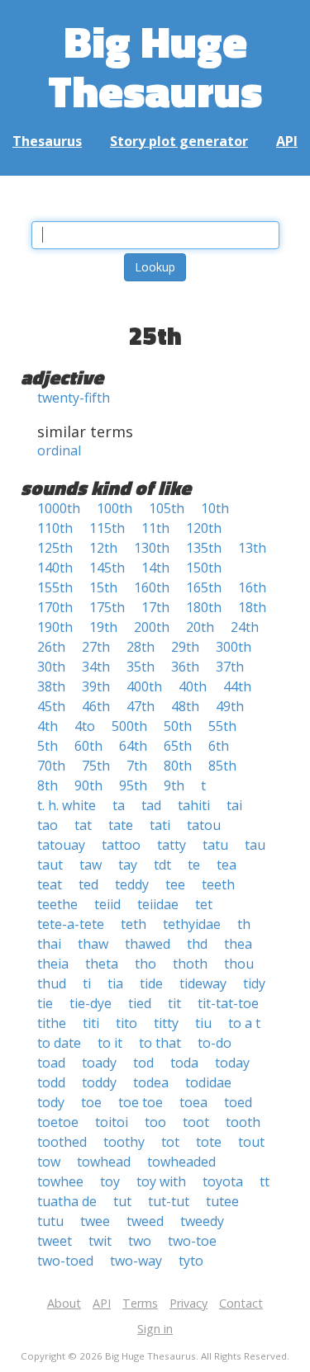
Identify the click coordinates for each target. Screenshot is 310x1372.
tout (251, 1142)
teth (133, 924)
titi (91, 1023)
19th (103, 627)
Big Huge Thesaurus (155, 66)
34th (96, 667)
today (232, 1063)
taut (50, 865)
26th (51, 647)
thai (49, 944)
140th (55, 568)
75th (96, 766)
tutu (50, 1221)
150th (204, 568)
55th (222, 726)
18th (252, 607)
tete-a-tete (70, 924)
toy (110, 1181)
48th (185, 706)
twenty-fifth (73, 398)
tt (264, 1181)
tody (50, 1102)
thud (51, 983)
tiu (203, 1023)
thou (239, 964)
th (243, 924)
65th (178, 746)
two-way (136, 1261)
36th (185, 667)
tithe (51, 1023)
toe (91, 1102)
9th (174, 785)
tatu (215, 845)
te (194, 865)
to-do (214, 1043)
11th (155, 528)
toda (184, 1063)
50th (178, 726)
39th (96, 686)
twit (100, 1241)
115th (107, 528)
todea (151, 1082)
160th (151, 587)
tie (45, 1003)
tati (160, 825)
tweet (54, 1241)
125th (55, 548)
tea (226, 865)
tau (255, 845)
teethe (57, 904)
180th (204, 607)
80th (178, 766)
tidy (254, 983)
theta (101, 964)
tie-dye (90, 1003)
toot (196, 1122)
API (287, 141)
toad (51, 1063)
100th (114, 508)
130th (151, 548)
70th (51, 766)
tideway (203, 983)
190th (55, 627)
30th (51, 667)
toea (193, 1102)
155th (55, 587)
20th (200, 627)
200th (151, 627)
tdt (162, 865)
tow (48, 1162)
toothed (62, 1142)
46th (96, 706)
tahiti (194, 805)
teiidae (158, 904)
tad (151, 805)
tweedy (202, 1221)
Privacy (188, 1303)
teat (49, 884)
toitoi (111, 1122)
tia (115, 983)
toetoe (58, 1122)
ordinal (59, 450)
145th (107, 568)
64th (133, 746)
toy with (161, 1181)
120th (204, 528)
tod (143, 1063)
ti (87, 983)
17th (155, 607)
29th (185, 647)
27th (96, 647)
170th (55, 607)
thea (238, 944)
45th (51, 706)
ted (88, 884)
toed (238, 1102)
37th (230, 667)
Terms (140, 1303)
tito (126, 1023)
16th (252, 587)
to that (160, 1043)
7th (136, 766)
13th (252, 548)
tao (47, 825)
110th (55, 528)
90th (88, 785)
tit (174, 1003)
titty (166, 1023)
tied (139, 1003)
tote (209, 1142)
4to (84, 726)
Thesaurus (47, 141)
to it (110, 1043)
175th (107, 607)
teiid (107, 904)
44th (237, 686)
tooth (243, 1122)
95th (133, 785)
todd (51, 1082)
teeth (218, 884)
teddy (132, 884)
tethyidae (192, 924)
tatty (171, 845)
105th (166, 508)
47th (140, 706)
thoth (190, 964)
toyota (223, 1181)
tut (122, 1201)
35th (140, 667)
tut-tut (168, 1201)
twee (95, 1221)
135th (204, 548)
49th (230, 706)
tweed (145, 1221)
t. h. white (66, 805)
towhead (104, 1162)
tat (83, 825)
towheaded (181, 1162)
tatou (204, 825)
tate (120, 825)
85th (222, 766)
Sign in (155, 1329)
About (64, 1303)
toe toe (140, 1102)
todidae (208, 1082)
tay (127, 865)
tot (170, 1142)
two (139, 1241)
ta (118, 805)
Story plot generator (179, 141)
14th (155, 568)
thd (197, 944)
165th (204, 587)
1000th (58, 508)
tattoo (121, 845)
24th (245, 627)
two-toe (192, 1241)
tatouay (61, 845)
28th (140, 647)
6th (218, 746)
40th (193, 686)
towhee (60, 1181)
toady (99, 1063)
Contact (241, 1303)
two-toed (65, 1261)
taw (90, 865)
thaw (93, 944)
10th (215, 508)
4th (47, 726)
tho (145, 964)
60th (88, 746)
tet (203, 904)
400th (144, 686)
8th (47, 785)
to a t (244, 1023)
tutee (222, 1201)
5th (47, 746)
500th (129, 726)
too (155, 1122)
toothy (124, 1142)
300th (233, 647)
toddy (99, 1082)
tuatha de (67, 1201)
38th (51, 686)
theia (53, 964)
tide (151, 983)
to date (59, 1043)
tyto (191, 1261)
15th (103, 587)
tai (234, 805)
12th (103, 548)
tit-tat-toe (228, 1003)
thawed (147, 944)
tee (175, 884)
